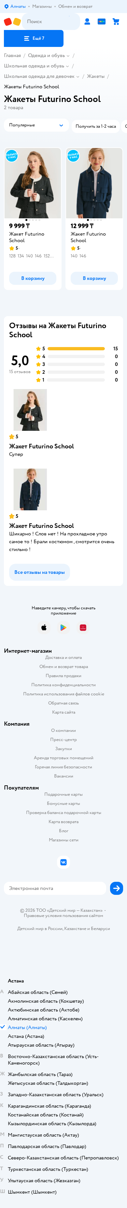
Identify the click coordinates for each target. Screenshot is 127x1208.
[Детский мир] (13, 22)
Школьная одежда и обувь (34, 66)
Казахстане (75, 928)
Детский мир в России (40, 928)
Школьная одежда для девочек (39, 76)
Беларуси (100, 928)
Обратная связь (63, 703)
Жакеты (96, 76)
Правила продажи (63, 675)
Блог (63, 831)
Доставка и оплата (63, 657)
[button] (34, 38)
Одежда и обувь (46, 55)
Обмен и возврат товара (63, 666)
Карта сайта (63, 712)
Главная (12, 55)
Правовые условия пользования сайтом (63, 915)
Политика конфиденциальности (63, 685)
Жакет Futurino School (41, 446)
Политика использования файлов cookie (63, 694)
